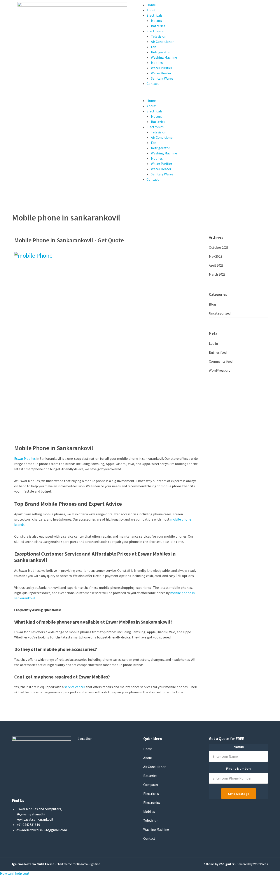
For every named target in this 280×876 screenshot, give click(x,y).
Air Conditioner (162, 41)
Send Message (238, 793)
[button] (14, 873)
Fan (153, 47)
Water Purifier (161, 68)
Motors (156, 20)
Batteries (158, 26)
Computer (150, 784)
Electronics (155, 31)
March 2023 (217, 274)
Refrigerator (160, 52)
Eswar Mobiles (25, 458)
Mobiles (157, 62)
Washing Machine (164, 57)
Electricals (155, 15)
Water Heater (161, 73)
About (151, 10)
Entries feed (218, 352)
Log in (213, 343)
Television (158, 36)
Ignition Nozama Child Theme (33, 864)
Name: (238, 746)
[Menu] (143, 95)
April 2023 (216, 265)
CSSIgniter (226, 864)
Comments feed (221, 361)
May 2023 (215, 256)
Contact (153, 83)
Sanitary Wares (162, 78)
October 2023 (219, 247)
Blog (212, 304)
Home (151, 5)
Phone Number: (238, 768)
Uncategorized (220, 313)
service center (74, 687)
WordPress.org (220, 370)
